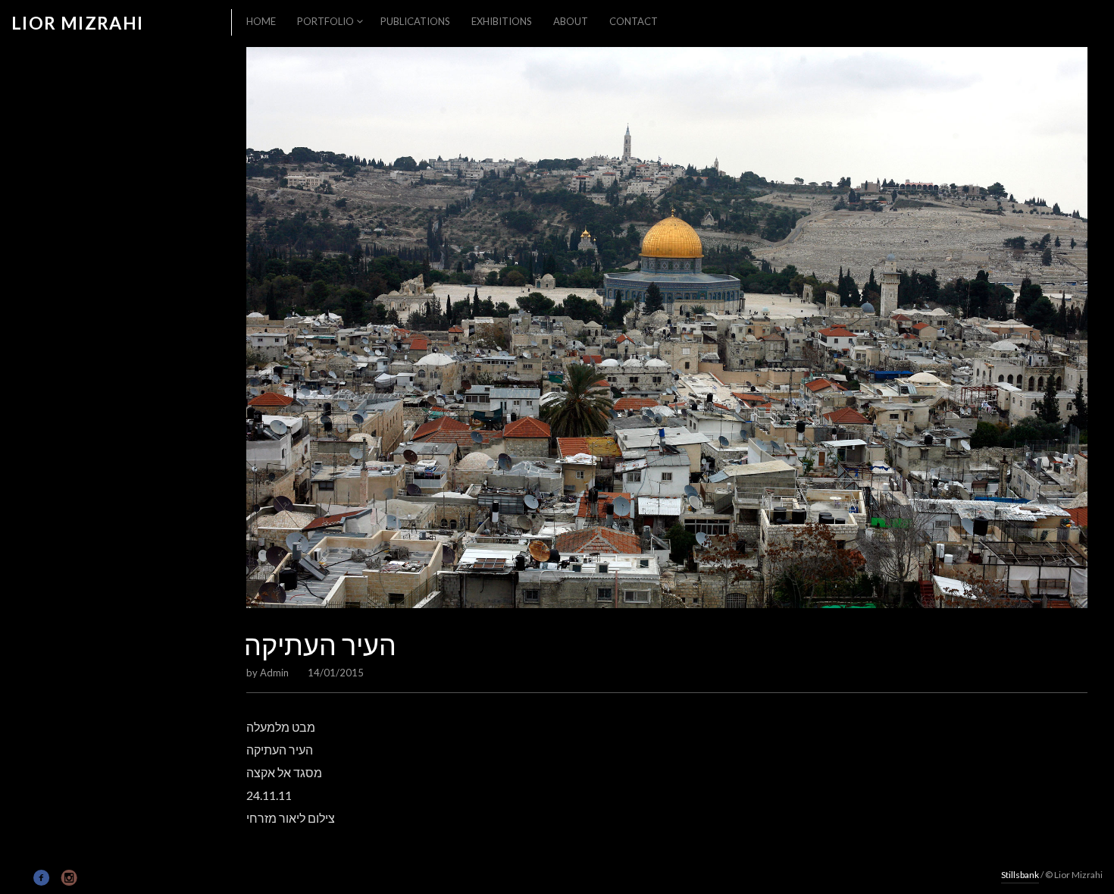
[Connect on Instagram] (69, 878)
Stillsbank (1020, 874)
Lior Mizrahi (77, 23)
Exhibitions (501, 21)
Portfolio (325, 21)
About (570, 21)
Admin (274, 673)
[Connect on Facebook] (42, 878)
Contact (633, 21)
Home (261, 21)
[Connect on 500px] (19, 876)
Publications (415, 21)
